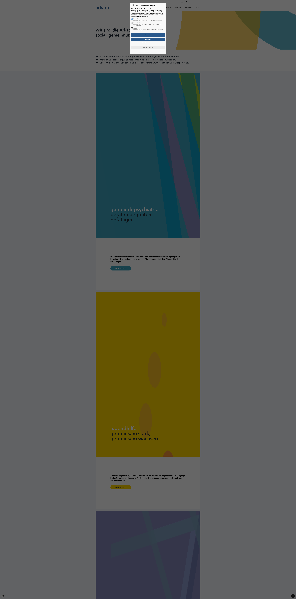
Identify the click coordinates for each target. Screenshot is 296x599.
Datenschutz (141, 52)
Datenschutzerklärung (142, 16)
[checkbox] (132, 19)
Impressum (147, 52)
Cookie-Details (154, 52)
